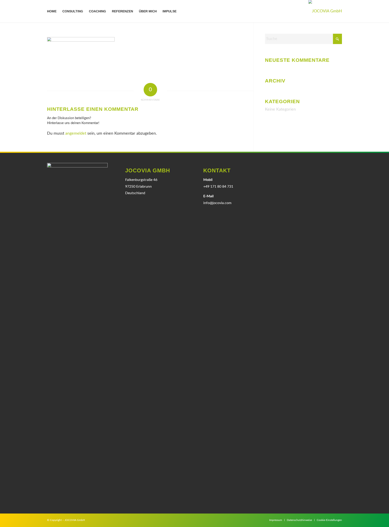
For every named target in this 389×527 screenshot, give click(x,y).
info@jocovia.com (217, 203)
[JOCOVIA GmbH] (325, 11)
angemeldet (75, 133)
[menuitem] (51, 11)
